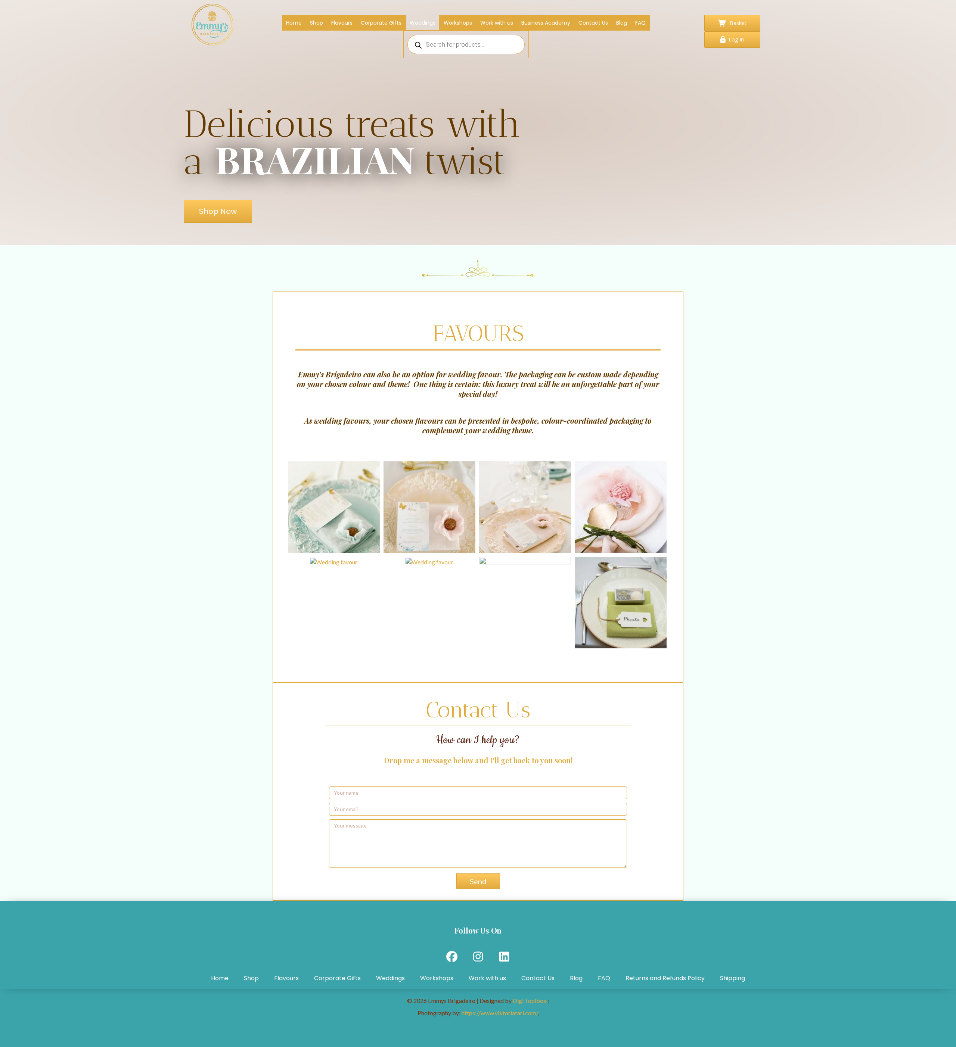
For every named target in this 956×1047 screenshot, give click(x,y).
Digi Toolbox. (530, 1000)
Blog (576, 978)
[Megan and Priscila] (621, 603)
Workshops (436, 978)
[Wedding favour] (621, 507)
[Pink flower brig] (429, 507)
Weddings (390, 978)
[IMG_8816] (429, 562)
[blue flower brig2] (334, 507)
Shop (251, 978)
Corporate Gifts (337, 978)
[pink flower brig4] (525, 507)
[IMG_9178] (525, 603)
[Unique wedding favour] (334, 562)
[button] (478, 881)
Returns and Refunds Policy (665, 978)
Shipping (732, 978)
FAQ (604, 978)
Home (220, 978)
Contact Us (538, 978)
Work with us (487, 978)
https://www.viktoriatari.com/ (500, 1012)
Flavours (286, 978)
